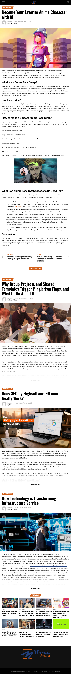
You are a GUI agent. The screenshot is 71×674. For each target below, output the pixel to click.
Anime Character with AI (21, 250)
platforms (18, 206)
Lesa (10, 405)
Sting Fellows (13, 23)
